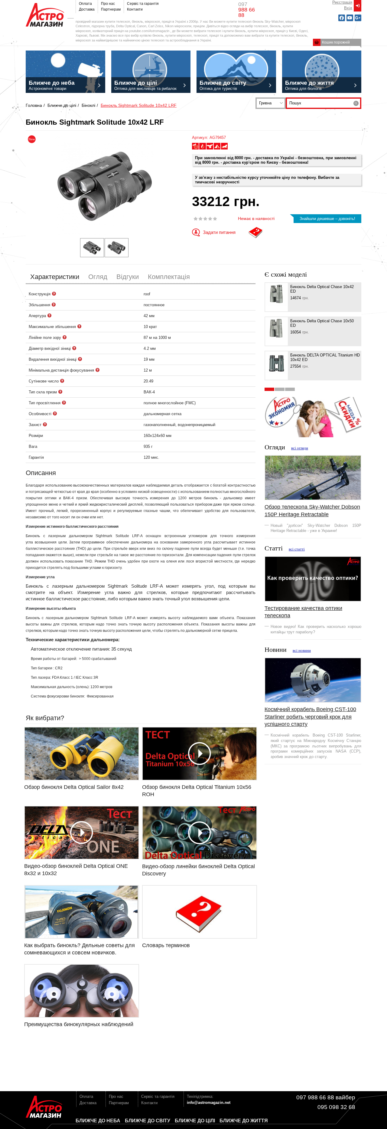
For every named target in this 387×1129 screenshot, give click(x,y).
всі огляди (299, 448)
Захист (45, 424)
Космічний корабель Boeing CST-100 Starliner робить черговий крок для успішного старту (310, 716)
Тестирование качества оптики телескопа (303, 612)
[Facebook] (341, 18)
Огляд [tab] (97, 277)
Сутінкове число (62, 381)
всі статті (297, 549)
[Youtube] (349, 18)
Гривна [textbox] (265, 103)
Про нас (108, 4)
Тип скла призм (60, 392)
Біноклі (88, 105)
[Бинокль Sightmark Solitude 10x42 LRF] (104, 185)
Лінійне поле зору (65, 337)
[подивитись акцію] (313, 416)
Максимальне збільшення (79, 326)
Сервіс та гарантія (143, 4)
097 (246, 10)
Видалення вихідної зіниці (80, 359)
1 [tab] (269, 389)
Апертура (49, 315)
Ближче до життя (244, 1120)
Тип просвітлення (64, 403)
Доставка (87, 9)
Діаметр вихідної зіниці (74, 348)
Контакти (135, 9)
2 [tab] (280, 389)
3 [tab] (290, 389)
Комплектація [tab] (169, 277)
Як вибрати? (45, 718)
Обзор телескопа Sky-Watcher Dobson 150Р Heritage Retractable (312, 510)
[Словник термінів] (256, 232)
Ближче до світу (147, 1120)
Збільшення (54, 305)
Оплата (85, 4)
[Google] (358, 18)
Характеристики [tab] (54, 277)
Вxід (348, 8)
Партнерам (111, 9)
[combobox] (270, 103)
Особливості (55, 414)
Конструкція (54, 294)
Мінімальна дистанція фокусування (98, 370)
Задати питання (219, 232)
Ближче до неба (98, 1120)
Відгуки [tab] (127, 277)
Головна (34, 105)
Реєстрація (342, 2)
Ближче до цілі (61, 105)
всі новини (302, 650)
